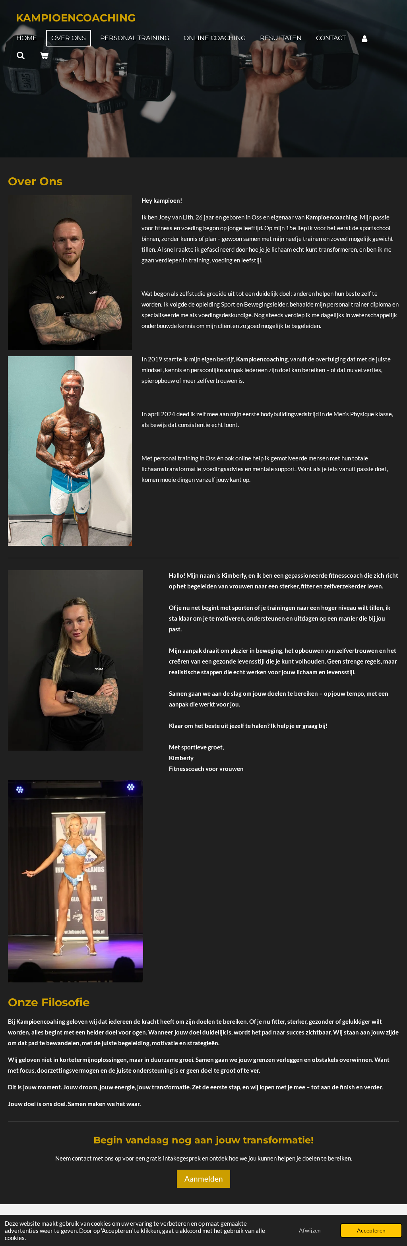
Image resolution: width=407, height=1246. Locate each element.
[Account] (364, 38)
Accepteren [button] (371, 1230)
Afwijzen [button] (310, 1230)
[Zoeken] (20, 55)
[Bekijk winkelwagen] (43, 55)
